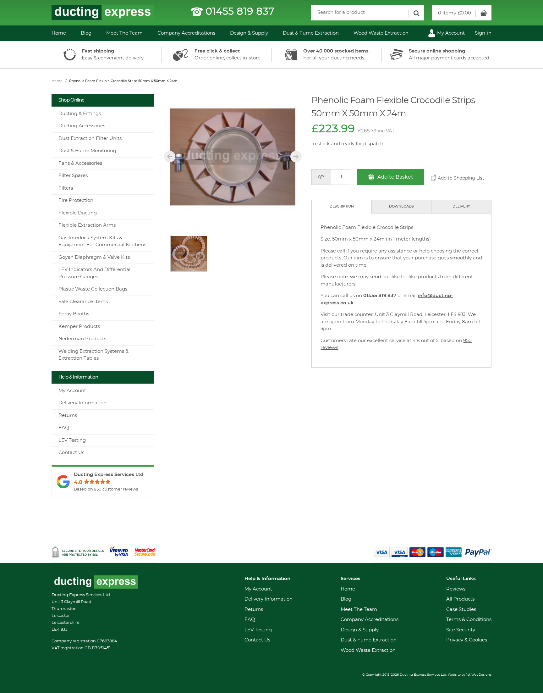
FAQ (63, 427)
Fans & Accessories (80, 163)
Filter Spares (73, 175)
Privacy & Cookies (466, 640)
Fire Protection (75, 200)
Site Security (460, 630)
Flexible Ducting (77, 213)
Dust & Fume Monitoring (87, 150)
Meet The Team (124, 33)
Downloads (401, 206)
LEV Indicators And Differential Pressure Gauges (94, 273)
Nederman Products (82, 338)
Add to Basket (394, 177)
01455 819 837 (240, 12)
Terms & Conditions (468, 619)
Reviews (455, 589)
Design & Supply (249, 33)
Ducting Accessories (81, 126)
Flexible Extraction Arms (87, 225)
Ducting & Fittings (79, 113)
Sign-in (483, 33)
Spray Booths (73, 314)
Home (59, 33)
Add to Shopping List (461, 178)
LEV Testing (72, 440)
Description (342, 206)
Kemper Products (79, 326)
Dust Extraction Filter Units (90, 138)
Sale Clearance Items (83, 301)
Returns (67, 415)
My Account (450, 33)
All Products (460, 599)
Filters (65, 188)
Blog (86, 33)
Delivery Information (82, 403)
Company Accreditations (186, 33)
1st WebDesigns (478, 674)
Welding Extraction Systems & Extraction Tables (93, 355)
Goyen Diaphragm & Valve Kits (94, 257)
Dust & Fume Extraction (311, 33)
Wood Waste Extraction (381, 33)
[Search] (416, 13)
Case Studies (461, 609)
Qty (321, 177)
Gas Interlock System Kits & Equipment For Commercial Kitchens (102, 241)
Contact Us (71, 452)
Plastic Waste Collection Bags (92, 289)
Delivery (461, 206)
